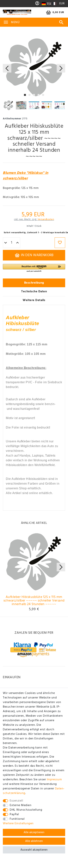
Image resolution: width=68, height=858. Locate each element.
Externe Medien (20, 805)
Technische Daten (34, 291)
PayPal (14, 814)
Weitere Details (34, 300)
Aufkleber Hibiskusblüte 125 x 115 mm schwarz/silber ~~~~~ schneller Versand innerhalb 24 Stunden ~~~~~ (34, 600)
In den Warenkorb (36, 255)
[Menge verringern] (5, 243)
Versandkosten (46, 219)
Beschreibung (34, 282)
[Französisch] (54, 3)
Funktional (17, 819)
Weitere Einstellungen (18, 823)
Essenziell (16, 801)
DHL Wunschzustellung (26, 810)
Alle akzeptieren (34, 832)
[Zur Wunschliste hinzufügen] (60, 242)
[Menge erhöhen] (17, 243)
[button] (34, 268)
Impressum (54, 779)
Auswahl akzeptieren (34, 849)
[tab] (34, 282)
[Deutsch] (44, 3)
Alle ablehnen (34, 841)
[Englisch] (49, 3)
